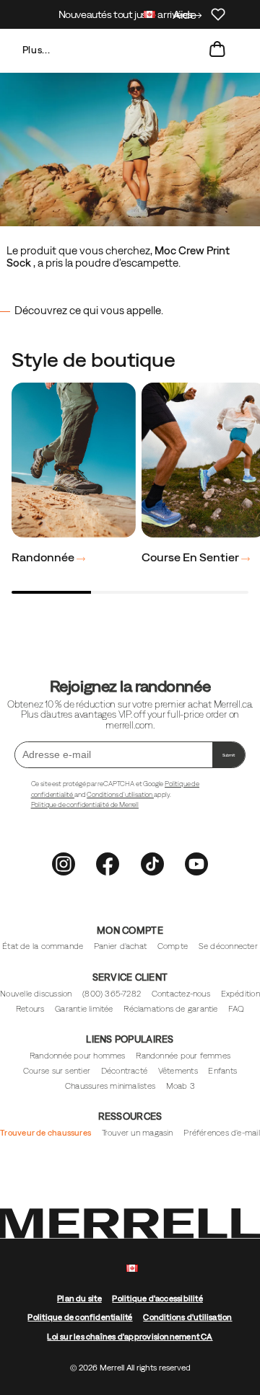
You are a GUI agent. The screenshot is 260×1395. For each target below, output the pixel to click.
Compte (172, 946)
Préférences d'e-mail (221, 1132)
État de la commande (42, 946)
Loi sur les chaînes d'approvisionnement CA (129, 1336)
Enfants (222, 1070)
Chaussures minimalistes (110, 1086)
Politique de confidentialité (79, 1317)
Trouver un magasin (137, 1132)
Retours (30, 1008)
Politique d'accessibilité (157, 1298)
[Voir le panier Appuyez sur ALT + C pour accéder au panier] (217, 49)
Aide (184, 14)
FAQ (236, 1008)
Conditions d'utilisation (120, 794)
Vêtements (178, 1070)
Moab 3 (180, 1086)
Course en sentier (191, 557)
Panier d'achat (120, 946)
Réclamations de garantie (170, 1008)
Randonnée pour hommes (78, 1055)
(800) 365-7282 (111, 993)
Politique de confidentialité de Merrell (85, 804)
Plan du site (79, 1298)
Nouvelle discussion (36, 993)
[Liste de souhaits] (218, 14)
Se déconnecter (228, 946)
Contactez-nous (181, 993)
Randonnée (44, 557)
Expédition (240, 993)
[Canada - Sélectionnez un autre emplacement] (149, 16)
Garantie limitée (84, 1008)
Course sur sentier (56, 1070)
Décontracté (124, 1070)
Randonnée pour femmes (183, 1055)
